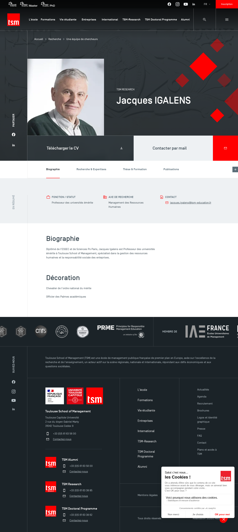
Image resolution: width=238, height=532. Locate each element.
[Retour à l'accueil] (13, 19)
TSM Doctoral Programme (146, 454)
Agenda (201, 396)
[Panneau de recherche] (204, 19)
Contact (201, 442)
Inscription (227, 4)
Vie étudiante (146, 410)
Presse (201, 428)
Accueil (38, 39)
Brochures (203, 410)
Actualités (203, 389)
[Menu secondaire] (227, 19)
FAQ (199, 435)
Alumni (142, 467)
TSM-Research (147, 441)
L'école (142, 390)
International (146, 431)
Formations (145, 400)
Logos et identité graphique (207, 419)
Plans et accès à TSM (207, 451)
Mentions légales (148, 495)
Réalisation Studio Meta (206, 518)
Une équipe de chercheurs (82, 39)
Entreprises (145, 421)
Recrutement (205, 403)
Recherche (54, 39)
